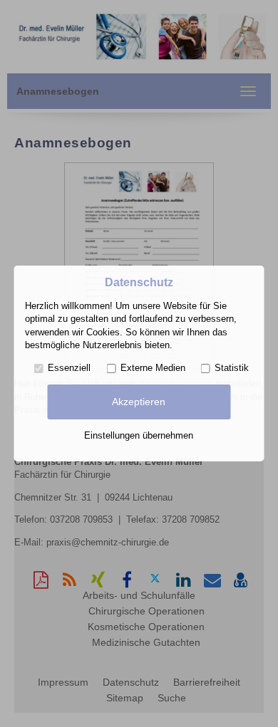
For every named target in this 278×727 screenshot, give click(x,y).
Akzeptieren (138, 401)
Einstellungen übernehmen (138, 435)
